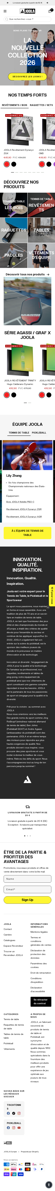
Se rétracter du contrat (41, 1001)
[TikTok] (13, 1113)
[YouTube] (19, 1127)
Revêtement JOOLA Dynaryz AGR (24, 516)
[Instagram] (19, 1113)
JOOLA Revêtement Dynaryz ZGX (19, 152)
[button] (52, 595)
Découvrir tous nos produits (25, 274)
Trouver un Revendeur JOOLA (13, 953)
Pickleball (8, 1043)
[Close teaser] (48, 607)
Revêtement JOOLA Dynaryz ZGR (24, 509)
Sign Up (27, 900)
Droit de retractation (41, 973)
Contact (8, 929)
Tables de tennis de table (13, 1036)
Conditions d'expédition (37, 980)
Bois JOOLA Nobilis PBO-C (20, 502)
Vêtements (9, 1049)
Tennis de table (11, 1019)
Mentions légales (39, 932)
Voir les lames (22, 74)
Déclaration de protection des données (38, 954)
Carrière (8, 934)
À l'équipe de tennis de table (28, 533)
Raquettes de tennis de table (14, 1027)
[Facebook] (8, 1113)
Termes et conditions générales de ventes (41, 941)
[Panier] (49, 11)
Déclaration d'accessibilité (38, 989)
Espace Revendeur (13, 946)
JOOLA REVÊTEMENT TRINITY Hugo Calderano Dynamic (20, 382)
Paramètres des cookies (39, 965)
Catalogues (9, 940)
